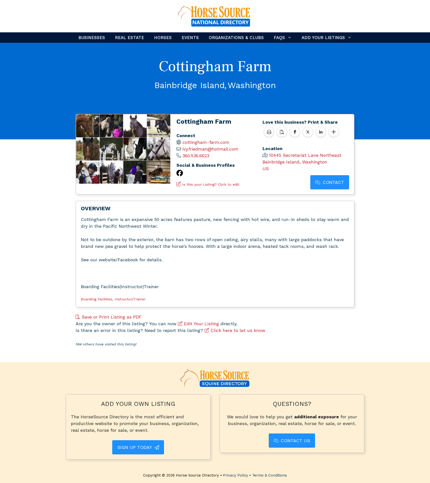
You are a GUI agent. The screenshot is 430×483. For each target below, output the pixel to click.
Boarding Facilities (96, 299)
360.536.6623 (195, 155)
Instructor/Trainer (130, 299)
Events (190, 37)
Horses (163, 37)
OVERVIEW (95, 208)
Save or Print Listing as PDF (111, 317)
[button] (295, 132)
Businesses (91, 37)
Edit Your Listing (200, 323)
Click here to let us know (237, 330)
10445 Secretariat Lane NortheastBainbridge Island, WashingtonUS (302, 162)
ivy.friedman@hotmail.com (210, 149)
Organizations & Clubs (236, 37)
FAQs (279, 37)
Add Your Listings (323, 37)
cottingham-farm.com (205, 142)
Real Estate (129, 37)
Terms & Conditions (269, 475)
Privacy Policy (235, 475)
